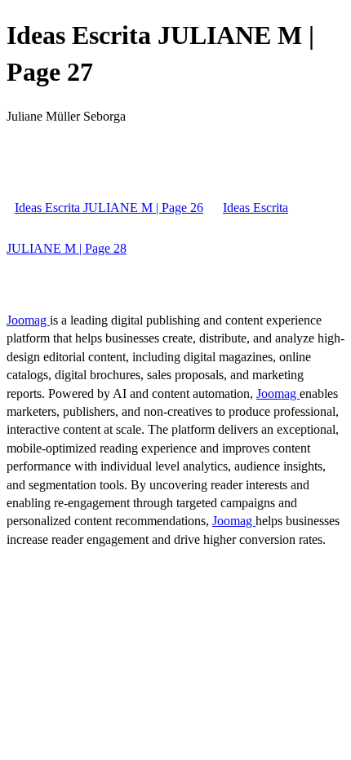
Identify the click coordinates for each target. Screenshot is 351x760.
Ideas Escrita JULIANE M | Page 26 (109, 207)
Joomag (28, 320)
